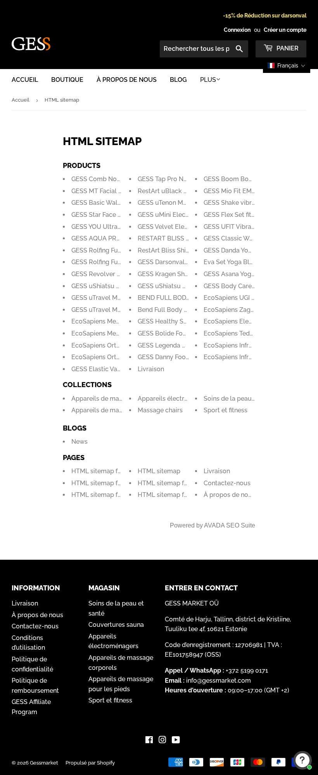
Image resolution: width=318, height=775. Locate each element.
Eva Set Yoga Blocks (233, 262)
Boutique (67, 79)
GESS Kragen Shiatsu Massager (183, 274)
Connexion (237, 30)
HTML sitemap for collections (114, 471)
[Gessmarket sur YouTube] (176, 740)
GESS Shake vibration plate (243, 202)
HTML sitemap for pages (173, 494)
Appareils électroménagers (177, 398)
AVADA (214, 525)
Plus (208, 79)
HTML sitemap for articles (109, 494)
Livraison (151, 369)
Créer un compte (285, 30)
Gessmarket (44, 763)
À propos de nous (127, 79)
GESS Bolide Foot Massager (178, 333)
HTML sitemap (159, 471)
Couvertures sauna (116, 624)
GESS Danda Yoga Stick (238, 250)
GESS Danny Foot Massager (178, 357)
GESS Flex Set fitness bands (244, 214)
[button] (286, 66)
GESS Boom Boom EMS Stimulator (255, 179)
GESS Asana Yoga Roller (239, 274)
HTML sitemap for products (178, 483)
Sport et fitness (225, 410)
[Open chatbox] (302, 760)
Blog (178, 79)
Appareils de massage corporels (118, 398)
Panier (287, 48)
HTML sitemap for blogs (106, 483)
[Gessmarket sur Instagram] (162, 740)
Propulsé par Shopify (90, 763)
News (79, 441)
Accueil (25, 79)
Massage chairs (160, 410)
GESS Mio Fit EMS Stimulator (246, 191)
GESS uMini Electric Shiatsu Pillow (188, 214)
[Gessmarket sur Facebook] (149, 740)
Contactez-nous (227, 483)
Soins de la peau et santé (240, 398)
